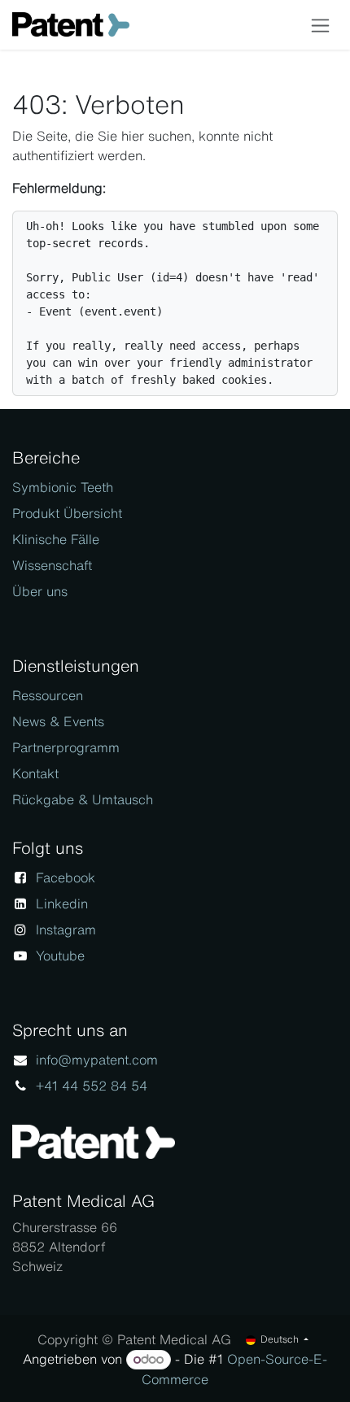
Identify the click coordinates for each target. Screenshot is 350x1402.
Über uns (40, 591)
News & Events (58, 721)
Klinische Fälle (55, 539)
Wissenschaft (52, 565)
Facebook (65, 877)
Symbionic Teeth (62, 487)
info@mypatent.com (97, 1059)
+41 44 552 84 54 (91, 1085)
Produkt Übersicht (67, 513)
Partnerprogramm (66, 747)
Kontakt (35, 773)
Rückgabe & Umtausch (82, 799)
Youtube (60, 955)
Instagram (66, 929)
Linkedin (62, 903)
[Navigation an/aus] (320, 25)
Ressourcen (47, 695)
